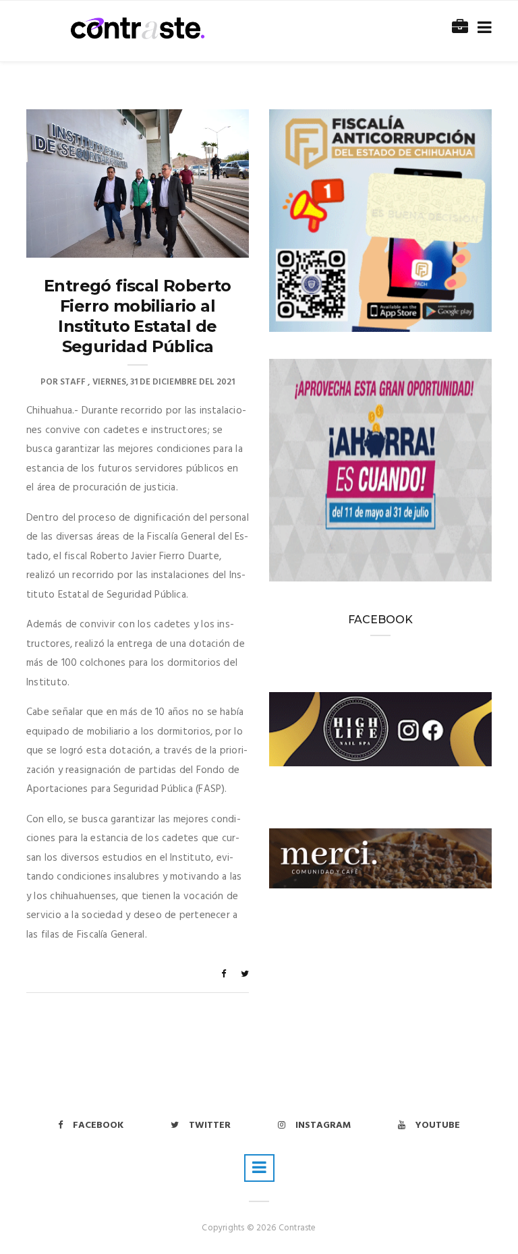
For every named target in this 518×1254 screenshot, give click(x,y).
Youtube (437, 1125)
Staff (73, 382)
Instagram (323, 1125)
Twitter (210, 1125)
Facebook (98, 1125)
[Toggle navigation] (482, 28)
